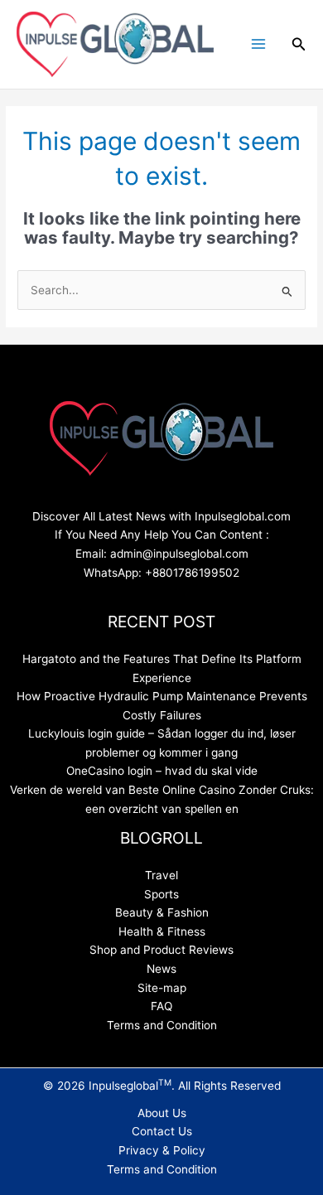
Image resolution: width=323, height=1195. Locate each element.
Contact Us (162, 1131)
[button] (299, 44)
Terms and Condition (162, 1025)
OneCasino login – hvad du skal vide (162, 770)
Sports (161, 894)
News (161, 968)
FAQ (161, 1006)
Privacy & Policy (161, 1150)
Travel (161, 875)
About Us (161, 1113)
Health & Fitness (161, 931)
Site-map (161, 987)
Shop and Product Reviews (161, 949)
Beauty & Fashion (162, 912)
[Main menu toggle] (258, 44)
